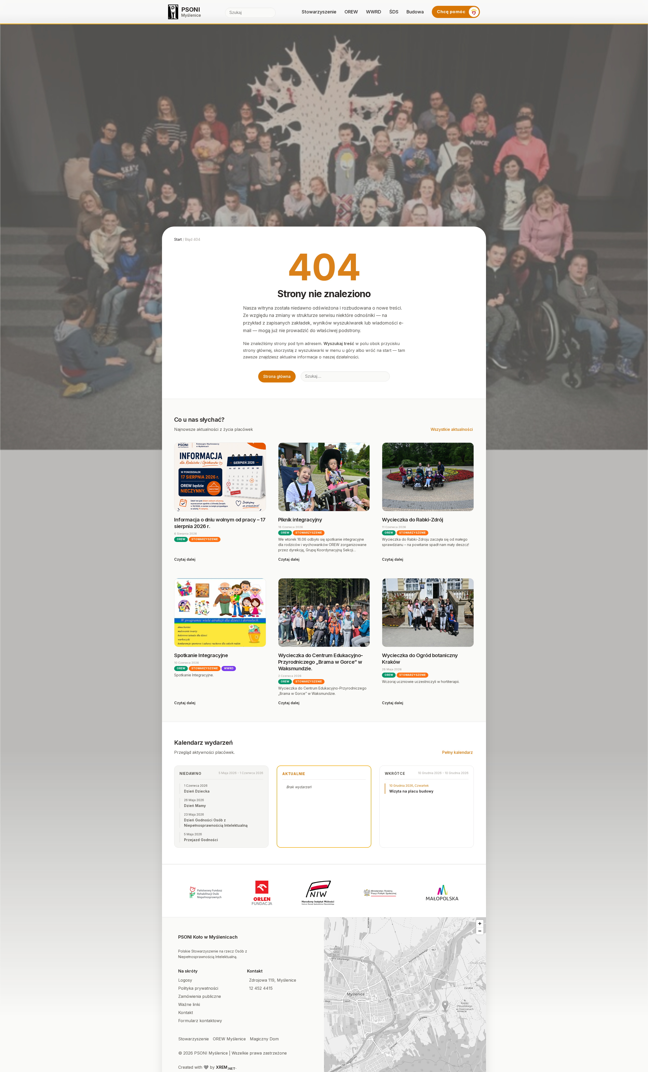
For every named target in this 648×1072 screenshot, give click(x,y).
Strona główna (277, 376)
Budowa (415, 11)
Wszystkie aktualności (452, 429)
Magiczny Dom (264, 1038)
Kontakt (185, 1012)
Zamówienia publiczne (199, 996)
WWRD (373, 11)
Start (178, 239)
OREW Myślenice (229, 1038)
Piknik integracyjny (300, 520)
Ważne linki (189, 1004)
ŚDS (393, 11)
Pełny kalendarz (457, 752)
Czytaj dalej (184, 559)
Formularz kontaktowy (200, 1020)
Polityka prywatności (198, 988)
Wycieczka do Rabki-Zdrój (412, 520)
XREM (225, 1067)
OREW (351, 11)
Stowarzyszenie (319, 11)
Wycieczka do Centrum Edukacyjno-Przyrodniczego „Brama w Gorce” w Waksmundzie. (320, 662)
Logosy (185, 980)
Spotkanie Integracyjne (201, 655)
